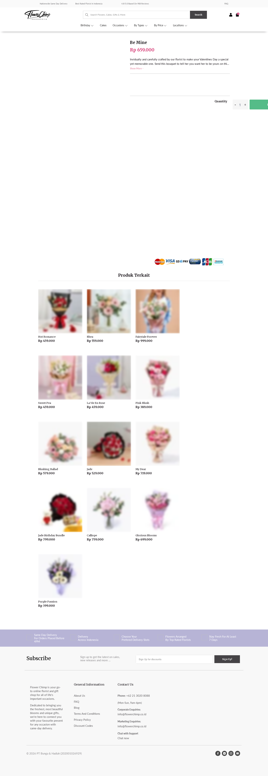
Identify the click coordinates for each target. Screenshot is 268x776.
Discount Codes (83, 725)
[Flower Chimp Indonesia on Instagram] (231, 753)
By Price (159, 25)
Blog (76, 707)
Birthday (86, 25)
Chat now (123, 738)
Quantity (221, 101)
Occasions (119, 25)
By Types (139, 25)
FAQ (226, 3)
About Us (79, 695)
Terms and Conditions (87, 713)
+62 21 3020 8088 (138, 695)
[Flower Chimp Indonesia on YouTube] (224, 753)
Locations (179, 25)
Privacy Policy (82, 719)
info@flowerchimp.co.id (132, 714)
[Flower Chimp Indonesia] (54, 14)
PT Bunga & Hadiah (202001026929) (59, 753)
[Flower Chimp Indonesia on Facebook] (217, 753)
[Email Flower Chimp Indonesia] (237, 753)
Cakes (103, 25)
